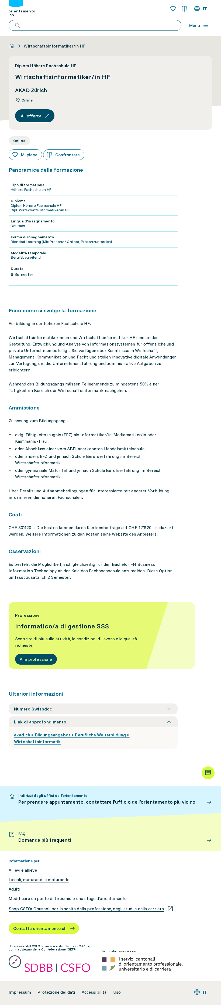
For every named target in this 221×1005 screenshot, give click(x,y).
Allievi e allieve (23, 870)
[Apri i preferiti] (173, 8)
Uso (117, 992)
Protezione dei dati (56, 992)
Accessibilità (94, 992)
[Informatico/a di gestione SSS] (102, 635)
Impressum (20, 992)
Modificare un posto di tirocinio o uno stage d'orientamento (68, 898)
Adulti (14, 889)
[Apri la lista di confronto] (184, 8)
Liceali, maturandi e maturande (39, 879)
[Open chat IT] (208, 772)
